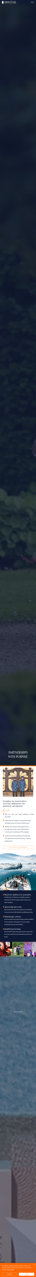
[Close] (33, 1265)
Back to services (18, 1012)
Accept (26, 1274)
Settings (9, 1274)
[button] (32, 2)
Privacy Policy (10, 1270)
